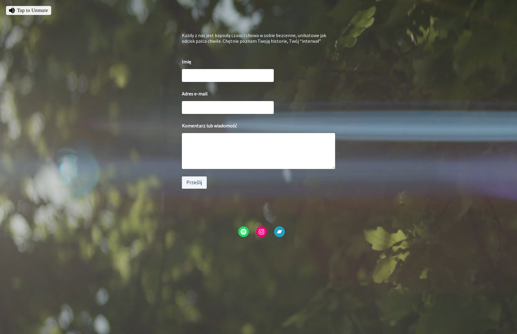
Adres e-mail (195, 94)
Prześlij (194, 182)
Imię (186, 62)
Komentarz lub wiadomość (209, 126)
